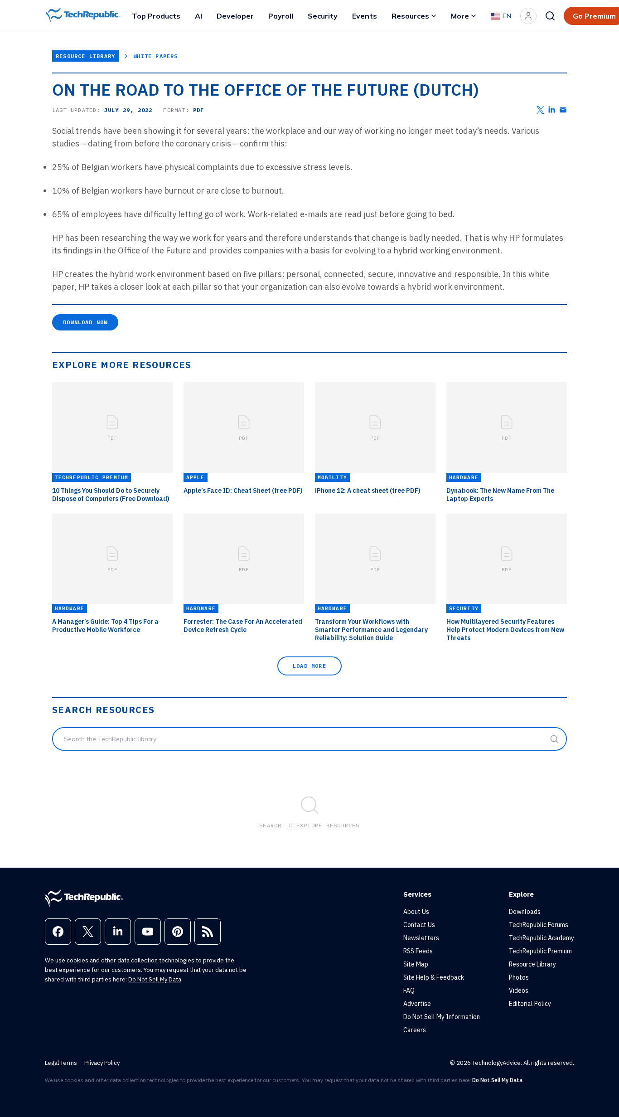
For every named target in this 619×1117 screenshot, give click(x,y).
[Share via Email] (563, 110)
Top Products (156, 15)
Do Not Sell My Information (441, 1017)
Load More (309, 665)
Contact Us (419, 925)
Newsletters (421, 938)
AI (198, 15)
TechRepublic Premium (540, 951)
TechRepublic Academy (541, 938)
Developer (235, 15)
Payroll (280, 15)
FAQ (409, 990)
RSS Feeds (418, 951)
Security (323, 15)
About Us (416, 912)
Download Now (85, 322)
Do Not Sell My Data (154, 979)
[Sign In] (528, 16)
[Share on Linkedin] (552, 110)
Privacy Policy (102, 1063)
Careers (414, 1030)
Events (364, 15)
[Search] (550, 16)
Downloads (525, 912)
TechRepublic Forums (538, 925)
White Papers (155, 56)
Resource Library (85, 56)
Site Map (415, 964)
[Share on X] (540, 110)
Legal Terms (61, 1063)
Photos (519, 977)
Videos (518, 990)
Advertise (417, 1004)
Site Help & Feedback (433, 977)
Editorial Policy (530, 1004)
